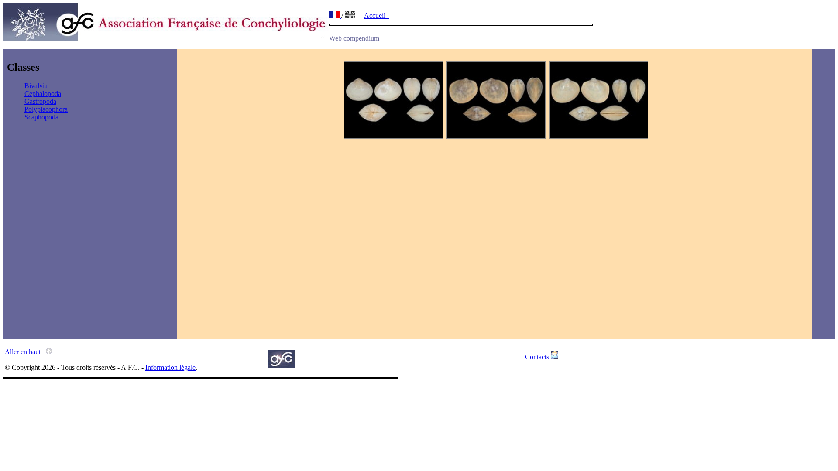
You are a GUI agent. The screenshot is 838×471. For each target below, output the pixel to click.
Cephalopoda (42, 93)
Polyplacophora (46, 109)
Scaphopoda (41, 117)
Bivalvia (36, 85)
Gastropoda (40, 101)
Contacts (538, 357)
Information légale (170, 367)
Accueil (376, 15)
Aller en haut (25, 351)
